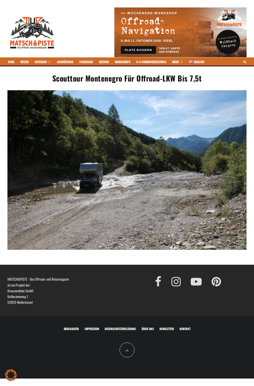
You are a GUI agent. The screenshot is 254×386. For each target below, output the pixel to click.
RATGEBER (41, 62)
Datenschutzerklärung (120, 329)
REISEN (24, 62)
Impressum (92, 329)
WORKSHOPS (122, 62)
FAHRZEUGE (86, 62)
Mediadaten (71, 329)
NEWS (11, 62)
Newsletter (166, 329)
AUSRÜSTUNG (65, 62)
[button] (11, 375)
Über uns (148, 329)
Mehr (175, 62)
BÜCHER (104, 62)
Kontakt (185, 329)
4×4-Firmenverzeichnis (151, 62)
